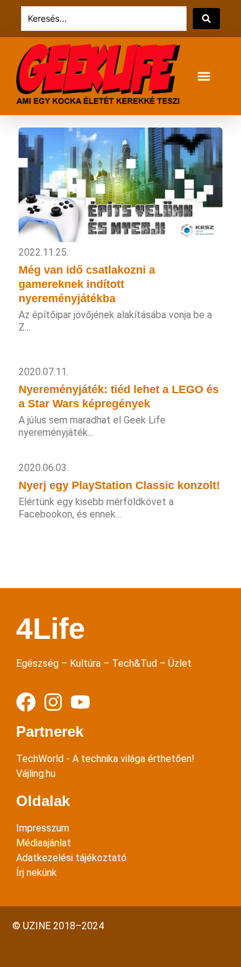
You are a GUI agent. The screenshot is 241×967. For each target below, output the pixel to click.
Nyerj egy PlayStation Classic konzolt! (119, 485)
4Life (50, 628)
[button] (203, 76)
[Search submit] (206, 18)
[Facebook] (26, 702)
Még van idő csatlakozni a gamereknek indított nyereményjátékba (87, 284)
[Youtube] (80, 702)
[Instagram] (53, 702)
